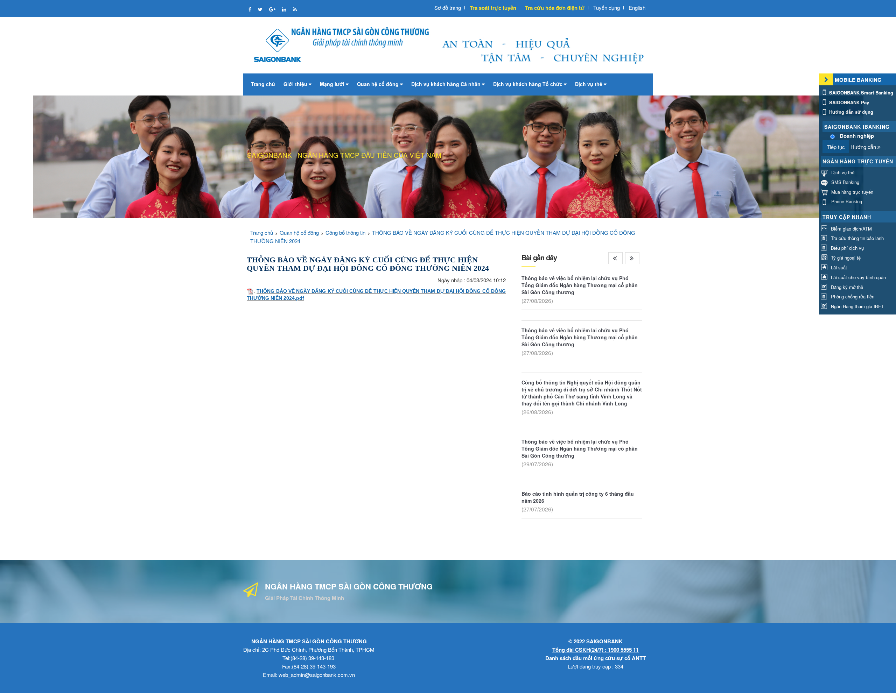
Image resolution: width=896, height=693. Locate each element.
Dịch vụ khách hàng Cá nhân (446, 83)
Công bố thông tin (345, 232)
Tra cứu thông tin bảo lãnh (857, 238)
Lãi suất (838, 267)
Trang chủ (263, 83)
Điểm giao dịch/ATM (851, 228)
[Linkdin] (285, 9)
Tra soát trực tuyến (493, 8)
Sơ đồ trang (447, 7)
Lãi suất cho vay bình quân (858, 277)
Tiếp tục (836, 146)
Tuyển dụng (606, 7)
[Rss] (295, 9)
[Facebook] (250, 9)
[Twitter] (261, 9)
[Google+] (273, 9)
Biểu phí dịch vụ (847, 248)
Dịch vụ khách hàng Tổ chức (528, 83)
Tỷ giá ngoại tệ (845, 257)
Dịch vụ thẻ (589, 83)
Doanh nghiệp (857, 136)
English (637, 7)
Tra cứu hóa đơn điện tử (554, 8)
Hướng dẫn (863, 146)
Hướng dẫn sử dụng (850, 111)
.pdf (299, 298)
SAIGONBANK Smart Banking (860, 92)
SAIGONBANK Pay (848, 102)
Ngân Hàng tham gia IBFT (857, 306)
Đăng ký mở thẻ (846, 287)
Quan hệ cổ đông (378, 83)
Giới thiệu (296, 83)
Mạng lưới (333, 83)
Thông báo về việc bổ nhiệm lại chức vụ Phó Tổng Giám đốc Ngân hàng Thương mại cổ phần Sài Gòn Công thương (580, 285)
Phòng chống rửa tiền (852, 296)
